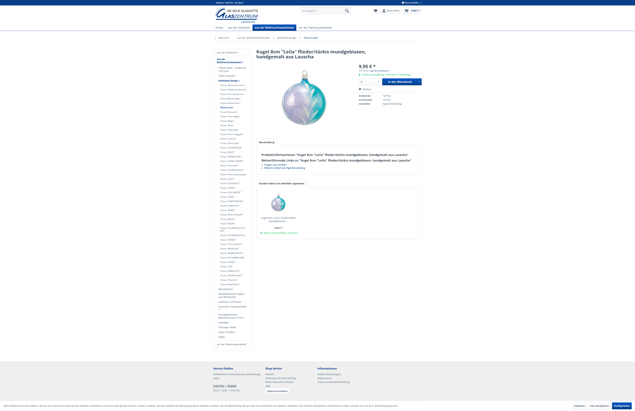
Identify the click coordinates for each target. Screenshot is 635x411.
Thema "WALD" (227, 152)
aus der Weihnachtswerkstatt (229, 61)
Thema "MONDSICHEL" (231, 156)
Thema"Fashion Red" (230, 103)
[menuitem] (325, 10)
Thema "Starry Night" (230, 116)
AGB (267, 386)
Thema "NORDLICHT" (230, 271)
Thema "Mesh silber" (230, 143)
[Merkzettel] (375, 10)
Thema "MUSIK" (227, 219)
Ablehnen (579, 405)
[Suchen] (346, 10)
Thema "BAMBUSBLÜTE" (231, 253)
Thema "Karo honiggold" (231, 134)
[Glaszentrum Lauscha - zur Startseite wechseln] (256, 15)
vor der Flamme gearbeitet (231, 344)
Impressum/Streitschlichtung (334, 382)
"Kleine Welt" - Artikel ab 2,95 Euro (232, 69)
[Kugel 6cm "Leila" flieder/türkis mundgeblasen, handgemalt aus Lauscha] (278, 203)
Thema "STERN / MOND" (231, 161)
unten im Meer (226, 332)
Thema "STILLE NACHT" (231, 244)
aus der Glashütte (227, 52)
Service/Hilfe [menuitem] (411, 2)
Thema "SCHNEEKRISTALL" (233, 235)
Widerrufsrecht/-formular (279, 382)
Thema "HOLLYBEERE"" (231, 192)
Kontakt (269, 374)
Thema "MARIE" (227, 210)
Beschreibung (266, 142)
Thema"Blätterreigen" (230, 98)
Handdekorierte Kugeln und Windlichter (231, 295)
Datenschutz (324, 378)
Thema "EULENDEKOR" (231, 147)
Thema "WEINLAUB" (229, 248)
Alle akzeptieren (599, 405)
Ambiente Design (228, 80)
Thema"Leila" (227, 107)
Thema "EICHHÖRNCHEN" (232, 257)
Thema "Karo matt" (229, 165)
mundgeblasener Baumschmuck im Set (230, 316)
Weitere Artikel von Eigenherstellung (284, 167)
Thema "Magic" (227, 121)
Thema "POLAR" (227, 223)
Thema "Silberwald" (229, 129)
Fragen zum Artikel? (275, 164)
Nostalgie (223, 322)
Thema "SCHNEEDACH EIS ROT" (232, 229)
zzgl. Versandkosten (379, 70)
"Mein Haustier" (227, 75)
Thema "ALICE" (227, 179)
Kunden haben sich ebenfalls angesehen (281, 183)
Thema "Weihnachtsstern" (232, 85)
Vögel (221, 336)
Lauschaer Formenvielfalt (232, 306)
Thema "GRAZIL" (228, 187)
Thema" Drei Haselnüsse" (232, 94)
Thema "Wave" (227, 125)
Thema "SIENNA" (228, 239)
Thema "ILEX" (226, 266)
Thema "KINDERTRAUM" (231, 201)
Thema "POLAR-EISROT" (231, 275)
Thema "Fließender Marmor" (233, 89)
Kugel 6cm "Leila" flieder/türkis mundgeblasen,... (278, 219)
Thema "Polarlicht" (229, 280)
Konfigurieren (622, 405)
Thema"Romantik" (229, 112)
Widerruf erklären (277, 391)
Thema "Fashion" (228, 138)
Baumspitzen (225, 289)
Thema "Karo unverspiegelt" (233, 174)
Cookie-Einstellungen (329, 374)
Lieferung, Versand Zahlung (280, 378)
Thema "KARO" (227, 196)
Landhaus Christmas (229, 301)
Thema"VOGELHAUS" (230, 284)
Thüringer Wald (227, 327)
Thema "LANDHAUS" (230, 205)
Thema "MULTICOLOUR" (231, 214)
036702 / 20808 (224, 386)
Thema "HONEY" (228, 262)
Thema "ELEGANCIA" (230, 183)
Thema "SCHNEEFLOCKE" (232, 170)
